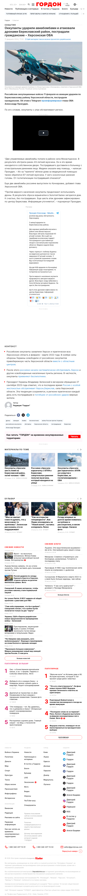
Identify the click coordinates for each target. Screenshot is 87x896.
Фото (26, 787)
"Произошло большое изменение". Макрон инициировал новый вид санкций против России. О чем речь (23, 651)
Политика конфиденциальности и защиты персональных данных (32, 825)
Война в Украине (21, 478)
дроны (8, 420)
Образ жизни (10, 784)
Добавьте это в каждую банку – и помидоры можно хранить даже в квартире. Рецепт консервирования (25, 683)
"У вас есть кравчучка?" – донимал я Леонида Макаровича (60, 587)
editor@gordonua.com (73, 847)
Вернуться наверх (70, 851)
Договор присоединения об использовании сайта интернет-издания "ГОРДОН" (33, 837)
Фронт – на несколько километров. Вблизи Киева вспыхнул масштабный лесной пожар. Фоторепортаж (22, 557)
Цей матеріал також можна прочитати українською (49, 39)
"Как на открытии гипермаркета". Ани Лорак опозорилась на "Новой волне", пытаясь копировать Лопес (42, 522)
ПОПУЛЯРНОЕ (52, 669)
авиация (16, 420)
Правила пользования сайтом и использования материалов (33, 816)
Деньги (8, 761)
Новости (9, 9)
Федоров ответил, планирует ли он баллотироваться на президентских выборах (65, 728)
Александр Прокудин (13, 427)
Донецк (47, 766)
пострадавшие (56, 424)
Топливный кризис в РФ (16, 14)
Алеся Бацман (73, 795)
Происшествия (11, 789)
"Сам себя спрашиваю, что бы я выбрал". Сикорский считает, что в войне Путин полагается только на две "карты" (23, 608)
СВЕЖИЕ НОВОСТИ (14, 547)
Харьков (47, 770)
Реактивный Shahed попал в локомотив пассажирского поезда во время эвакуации (66, 702)
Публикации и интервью (27, 9)
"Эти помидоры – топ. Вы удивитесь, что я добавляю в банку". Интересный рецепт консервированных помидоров (25, 710)
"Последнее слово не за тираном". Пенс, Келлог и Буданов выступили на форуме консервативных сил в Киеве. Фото (65, 715)
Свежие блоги (53, 544)
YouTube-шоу (30, 800)
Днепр (46, 775)
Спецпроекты (30, 805)
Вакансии (9, 808)
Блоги (65, 9)
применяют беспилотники (32, 376)
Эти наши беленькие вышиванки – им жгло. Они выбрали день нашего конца (63, 549)
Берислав (67, 424)
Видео (26, 791)
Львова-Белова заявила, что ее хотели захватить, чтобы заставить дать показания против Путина (23, 568)
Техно (7, 780)
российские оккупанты (14, 424)
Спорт (7, 770)
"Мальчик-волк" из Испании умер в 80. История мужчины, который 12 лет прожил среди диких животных (66, 676)
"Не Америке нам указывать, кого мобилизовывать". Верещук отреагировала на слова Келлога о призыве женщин (23, 641)
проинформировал (51, 100)
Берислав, (49, 388)
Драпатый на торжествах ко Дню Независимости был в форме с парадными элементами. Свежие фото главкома (26, 696)
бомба (24, 420)
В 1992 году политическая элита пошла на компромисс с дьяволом (63, 569)
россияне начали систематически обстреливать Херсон (49, 370)
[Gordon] (48, 5)
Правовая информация (10, 823)
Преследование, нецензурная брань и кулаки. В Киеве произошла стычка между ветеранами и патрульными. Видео (21, 629)
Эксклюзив (29, 782)
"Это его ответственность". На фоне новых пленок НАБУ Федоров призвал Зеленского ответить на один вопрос (65, 689)
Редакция (9, 813)
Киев (46, 752)
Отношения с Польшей (68, 14)
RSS (68, 811)
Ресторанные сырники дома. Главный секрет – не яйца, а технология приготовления (25, 723)
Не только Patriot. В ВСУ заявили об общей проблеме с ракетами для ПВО (23, 599)
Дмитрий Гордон (71, 753)
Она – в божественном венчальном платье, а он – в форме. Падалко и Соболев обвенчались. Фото (24, 671)
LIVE (26, 778)
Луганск (47, 784)
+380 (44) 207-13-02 (44, 847)
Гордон (7, 20)
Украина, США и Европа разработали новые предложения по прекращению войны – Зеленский (21, 618)
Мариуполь (48, 780)
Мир (6, 766)
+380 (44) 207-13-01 (16, 847)
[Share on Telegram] (28, 415)
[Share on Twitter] (23, 415)
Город (46, 748)
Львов (46, 757)
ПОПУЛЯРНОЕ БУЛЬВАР (16, 664)
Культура (9, 775)
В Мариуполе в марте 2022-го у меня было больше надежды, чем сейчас (63, 578)
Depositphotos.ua (38, 871)
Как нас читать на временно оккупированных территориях (12, 832)
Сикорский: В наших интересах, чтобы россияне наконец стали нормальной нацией (21, 590)
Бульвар (74, 9)
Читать (74, 436)
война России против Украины (52, 420)
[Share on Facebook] (18, 415)
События (15, 20)
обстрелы (28, 424)
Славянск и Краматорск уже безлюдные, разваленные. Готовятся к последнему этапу (61, 559)
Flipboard (71, 807)
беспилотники (34, 420)
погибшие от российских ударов (52, 395)
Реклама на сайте (12, 817)
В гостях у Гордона (50, 9)
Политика (9, 757)
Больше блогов (63, 595)
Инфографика (10, 793)
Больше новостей (23, 658)
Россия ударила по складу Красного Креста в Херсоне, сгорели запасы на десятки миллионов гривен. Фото (21, 579)
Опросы (27, 796)
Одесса (47, 761)
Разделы (27, 748)
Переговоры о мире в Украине (42, 14)
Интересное (10, 798)
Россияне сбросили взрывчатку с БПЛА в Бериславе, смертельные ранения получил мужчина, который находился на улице (42, 475)
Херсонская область (41, 424)
